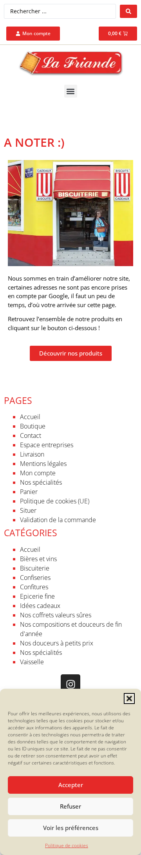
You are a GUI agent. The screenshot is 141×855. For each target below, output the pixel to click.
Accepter (70, 785)
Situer (28, 510)
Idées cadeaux (40, 605)
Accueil (30, 416)
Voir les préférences (70, 828)
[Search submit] (128, 11)
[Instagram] (70, 684)
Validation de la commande (58, 519)
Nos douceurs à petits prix (56, 643)
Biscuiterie (34, 568)
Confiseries (35, 577)
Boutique (32, 426)
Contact (30, 435)
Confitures (34, 587)
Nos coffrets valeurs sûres (55, 615)
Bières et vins (38, 559)
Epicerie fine (37, 596)
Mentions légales (43, 463)
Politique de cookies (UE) (54, 501)
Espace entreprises (46, 445)
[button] (129, 698)
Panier (29, 491)
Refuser (70, 806)
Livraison (32, 454)
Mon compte (38, 473)
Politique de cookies (66, 845)
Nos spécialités (41, 482)
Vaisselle (32, 662)
